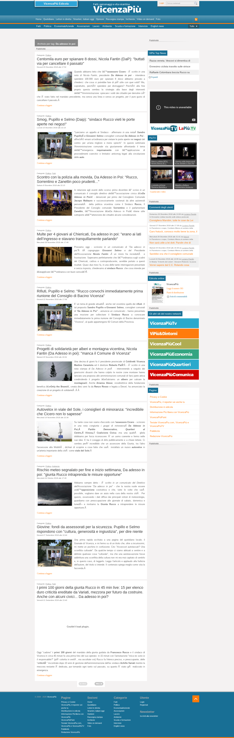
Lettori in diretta (63, 19)
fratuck (186, 237)
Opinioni (100, 19)
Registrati (144, 705)
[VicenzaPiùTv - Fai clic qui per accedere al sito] (173, 323)
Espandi (154, 77)
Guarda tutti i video (158, 192)
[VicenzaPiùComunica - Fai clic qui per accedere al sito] (173, 375)
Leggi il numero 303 (175, 288)
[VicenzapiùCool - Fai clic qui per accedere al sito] (173, 344)
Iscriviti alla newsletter (149, 716)
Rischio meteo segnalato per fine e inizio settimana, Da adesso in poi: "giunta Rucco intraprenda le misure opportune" (91, 472)
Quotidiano (48, 19)
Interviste (143, 26)
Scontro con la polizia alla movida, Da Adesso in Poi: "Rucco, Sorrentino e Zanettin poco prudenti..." (87, 179)
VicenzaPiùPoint (158, 417)
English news (157, 26)
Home (38, 19)
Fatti (38, 26)
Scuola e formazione (125, 26)
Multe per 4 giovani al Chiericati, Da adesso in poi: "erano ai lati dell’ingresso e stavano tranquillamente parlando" (89, 236)
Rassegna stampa (115, 19)
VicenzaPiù (51, 697)
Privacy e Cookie (158, 397)
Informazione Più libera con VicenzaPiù (169, 412)
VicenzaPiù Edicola (56, 3)
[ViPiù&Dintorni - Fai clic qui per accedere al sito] (173, 334)
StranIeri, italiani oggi (83, 19)
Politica (47, 26)
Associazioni (83, 26)
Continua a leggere (44, 105)
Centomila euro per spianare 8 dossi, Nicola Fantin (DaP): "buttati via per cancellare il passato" (91, 61)
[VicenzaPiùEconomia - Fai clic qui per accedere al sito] (173, 354)
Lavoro (96, 26)
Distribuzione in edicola (161, 407)
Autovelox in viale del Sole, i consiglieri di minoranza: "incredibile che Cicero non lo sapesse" (90, 411)
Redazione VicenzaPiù (161, 436)
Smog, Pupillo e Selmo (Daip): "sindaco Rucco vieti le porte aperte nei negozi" (86, 121)
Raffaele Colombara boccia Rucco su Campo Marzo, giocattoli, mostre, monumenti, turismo (170, 72)
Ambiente (107, 26)
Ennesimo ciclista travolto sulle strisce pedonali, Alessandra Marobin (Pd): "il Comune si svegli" (170, 66)
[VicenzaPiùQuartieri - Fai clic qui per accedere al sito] (173, 365)
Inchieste (130, 19)
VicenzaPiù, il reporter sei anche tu (167, 402)
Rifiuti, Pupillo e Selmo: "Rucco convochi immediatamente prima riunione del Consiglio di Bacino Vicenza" (90, 293)
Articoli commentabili (178, 297)
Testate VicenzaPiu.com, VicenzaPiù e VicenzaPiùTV (169, 424)
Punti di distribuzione (175, 293)
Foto (158, 19)
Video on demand (145, 19)
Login (161, 3)
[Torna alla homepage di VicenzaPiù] (117, 9)
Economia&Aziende (64, 26)
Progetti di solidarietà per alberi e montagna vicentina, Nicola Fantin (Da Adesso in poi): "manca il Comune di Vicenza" (87, 351)
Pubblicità (155, 431)
